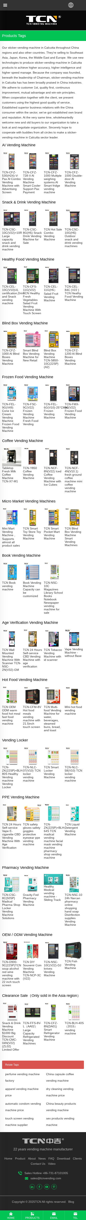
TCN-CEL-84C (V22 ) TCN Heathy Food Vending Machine (74, 293)
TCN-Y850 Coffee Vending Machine (30, 473)
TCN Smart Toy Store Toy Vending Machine (32, 533)
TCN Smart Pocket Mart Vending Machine (52, 533)
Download (63, 1158)
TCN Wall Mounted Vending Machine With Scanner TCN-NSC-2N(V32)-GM (11, 659)
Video (52, 1163)
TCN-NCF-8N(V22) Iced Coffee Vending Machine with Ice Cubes (52, 476)
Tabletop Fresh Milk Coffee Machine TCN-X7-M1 (10, 474)
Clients (77, 1158)
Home (8, 1158)
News (42, 1158)
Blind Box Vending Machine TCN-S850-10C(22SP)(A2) (51, 359)
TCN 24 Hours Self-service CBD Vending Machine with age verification (32, 658)
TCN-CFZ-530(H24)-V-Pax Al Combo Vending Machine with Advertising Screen (11, 182)
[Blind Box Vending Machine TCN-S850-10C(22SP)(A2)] (53, 347)
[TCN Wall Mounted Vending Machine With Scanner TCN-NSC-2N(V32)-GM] (11, 646)
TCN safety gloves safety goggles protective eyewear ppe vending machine (31, 834)
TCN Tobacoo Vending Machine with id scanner (53, 654)
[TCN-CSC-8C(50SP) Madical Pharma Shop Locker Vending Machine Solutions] (11, 891)
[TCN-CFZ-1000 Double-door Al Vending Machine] (74, 169)
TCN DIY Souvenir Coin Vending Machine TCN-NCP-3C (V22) (32, 970)
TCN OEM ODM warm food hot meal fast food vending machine (11, 715)
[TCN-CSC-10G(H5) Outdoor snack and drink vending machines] (74, 226)
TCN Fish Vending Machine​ (71, 965)
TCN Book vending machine (9, 586)
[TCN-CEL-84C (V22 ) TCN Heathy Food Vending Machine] (74, 283)
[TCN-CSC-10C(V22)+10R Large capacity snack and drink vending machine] (11, 226)
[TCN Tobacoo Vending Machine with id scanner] (53, 646)
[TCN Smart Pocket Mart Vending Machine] (53, 525)
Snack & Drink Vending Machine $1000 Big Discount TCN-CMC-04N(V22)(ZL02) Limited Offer (11, 1036)
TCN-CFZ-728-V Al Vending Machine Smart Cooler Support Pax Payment (31, 182)
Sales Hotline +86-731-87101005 (46, 1173)
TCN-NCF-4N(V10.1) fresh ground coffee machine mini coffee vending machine (73, 479)
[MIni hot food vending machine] (74, 703)
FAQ (51, 1158)
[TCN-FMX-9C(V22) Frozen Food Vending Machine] (74, 401)
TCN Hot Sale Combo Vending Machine (53, 234)
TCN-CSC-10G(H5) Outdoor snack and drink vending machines (73, 238)
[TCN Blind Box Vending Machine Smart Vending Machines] (74, 525)
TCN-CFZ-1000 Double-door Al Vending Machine (74, 179)
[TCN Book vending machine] (11, 579)
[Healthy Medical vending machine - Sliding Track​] (53, 883)
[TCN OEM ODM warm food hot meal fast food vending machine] (11, 703)
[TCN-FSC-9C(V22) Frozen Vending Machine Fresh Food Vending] (32, 401)
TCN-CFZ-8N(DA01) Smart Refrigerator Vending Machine (52, 1031)
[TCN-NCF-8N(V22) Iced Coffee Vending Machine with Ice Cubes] (53, 464)
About (32, 1158)
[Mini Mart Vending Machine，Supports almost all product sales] (11, 525)
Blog (70, 1201)
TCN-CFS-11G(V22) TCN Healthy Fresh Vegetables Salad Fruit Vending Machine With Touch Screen (32, 300)
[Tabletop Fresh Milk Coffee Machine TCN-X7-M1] (11, 464)
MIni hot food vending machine (73, 710)
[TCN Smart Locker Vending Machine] (53, 764)
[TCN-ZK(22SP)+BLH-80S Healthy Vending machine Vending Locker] (11, 764)
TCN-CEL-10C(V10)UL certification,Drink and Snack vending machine (13, 295)
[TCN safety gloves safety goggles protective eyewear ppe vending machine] (32, 821)
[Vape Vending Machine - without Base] (74, 646)
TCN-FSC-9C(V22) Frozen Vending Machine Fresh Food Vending (30, 414)
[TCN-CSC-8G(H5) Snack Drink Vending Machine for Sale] (32, 226)
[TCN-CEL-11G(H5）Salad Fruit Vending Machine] (53, 283)
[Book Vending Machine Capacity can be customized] (32, 579)
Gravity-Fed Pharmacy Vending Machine (31, 899)
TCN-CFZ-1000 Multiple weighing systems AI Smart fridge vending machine (53, 182)
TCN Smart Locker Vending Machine (51, 772)
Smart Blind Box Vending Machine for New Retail (31, 355)
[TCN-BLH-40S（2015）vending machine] (74, 1019)
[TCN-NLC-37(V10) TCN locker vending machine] (32, 764)
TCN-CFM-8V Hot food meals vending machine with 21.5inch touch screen (32, 717)
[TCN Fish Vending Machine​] (74, 958)
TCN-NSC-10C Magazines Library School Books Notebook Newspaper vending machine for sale (53, 597)
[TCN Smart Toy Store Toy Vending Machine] (32, 525)
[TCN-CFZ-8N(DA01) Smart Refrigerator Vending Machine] (53, 1019)
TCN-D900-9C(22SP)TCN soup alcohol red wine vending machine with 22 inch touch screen (11, 973)
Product (20, 1158)
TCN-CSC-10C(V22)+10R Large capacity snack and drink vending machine (12, 239)
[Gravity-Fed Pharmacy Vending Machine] (32, 891)
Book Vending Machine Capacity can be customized (32, 589)
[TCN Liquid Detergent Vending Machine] (74, 821)
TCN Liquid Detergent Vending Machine (72, 829)
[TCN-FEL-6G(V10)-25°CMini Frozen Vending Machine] (53, 401)
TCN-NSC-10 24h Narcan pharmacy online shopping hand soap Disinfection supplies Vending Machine (73, 909)
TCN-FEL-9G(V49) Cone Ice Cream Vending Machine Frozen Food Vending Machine (10, 417)
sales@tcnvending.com (45, 1178)
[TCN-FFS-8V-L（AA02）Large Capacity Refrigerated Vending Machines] (32, 1019)
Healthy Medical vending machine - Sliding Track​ (52, 893)
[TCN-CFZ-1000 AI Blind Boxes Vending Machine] (11, 347)
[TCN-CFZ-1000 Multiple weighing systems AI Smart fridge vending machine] (53, 169)
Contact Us (38, 1163)
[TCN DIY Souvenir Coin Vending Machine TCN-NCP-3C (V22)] (32, 958)
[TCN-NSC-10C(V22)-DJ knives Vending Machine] (53, 958)
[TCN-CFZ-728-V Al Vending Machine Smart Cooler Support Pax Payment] (32, 169)
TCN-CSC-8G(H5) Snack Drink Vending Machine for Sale (32, 236)
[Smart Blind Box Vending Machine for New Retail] (32, 347)
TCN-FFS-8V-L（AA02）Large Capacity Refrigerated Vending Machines (32, 1033)
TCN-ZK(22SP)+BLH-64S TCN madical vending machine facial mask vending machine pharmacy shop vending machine (54, 841)
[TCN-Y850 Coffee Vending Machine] (32, 464)
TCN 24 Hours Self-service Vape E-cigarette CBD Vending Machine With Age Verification (11, 836)
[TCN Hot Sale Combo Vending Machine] (53, 226)
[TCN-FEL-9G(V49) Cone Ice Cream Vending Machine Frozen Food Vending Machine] (11, 401)
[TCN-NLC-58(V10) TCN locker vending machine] (74, 764)
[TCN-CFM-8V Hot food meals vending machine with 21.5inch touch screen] (32, 703)
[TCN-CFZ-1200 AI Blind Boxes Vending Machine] (74, 347)
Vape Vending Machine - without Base (74, 652)
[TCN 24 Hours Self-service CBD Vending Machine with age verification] (32, 646)
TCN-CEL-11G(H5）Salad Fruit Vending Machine (51, 293)
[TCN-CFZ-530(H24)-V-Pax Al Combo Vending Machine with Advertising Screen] (11, 169)
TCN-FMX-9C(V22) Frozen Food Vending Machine (73, 411)
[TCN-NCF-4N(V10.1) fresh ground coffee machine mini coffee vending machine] (74, 464)
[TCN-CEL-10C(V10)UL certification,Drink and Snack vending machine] (11, 283)
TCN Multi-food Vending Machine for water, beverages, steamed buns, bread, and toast (52, 718)
